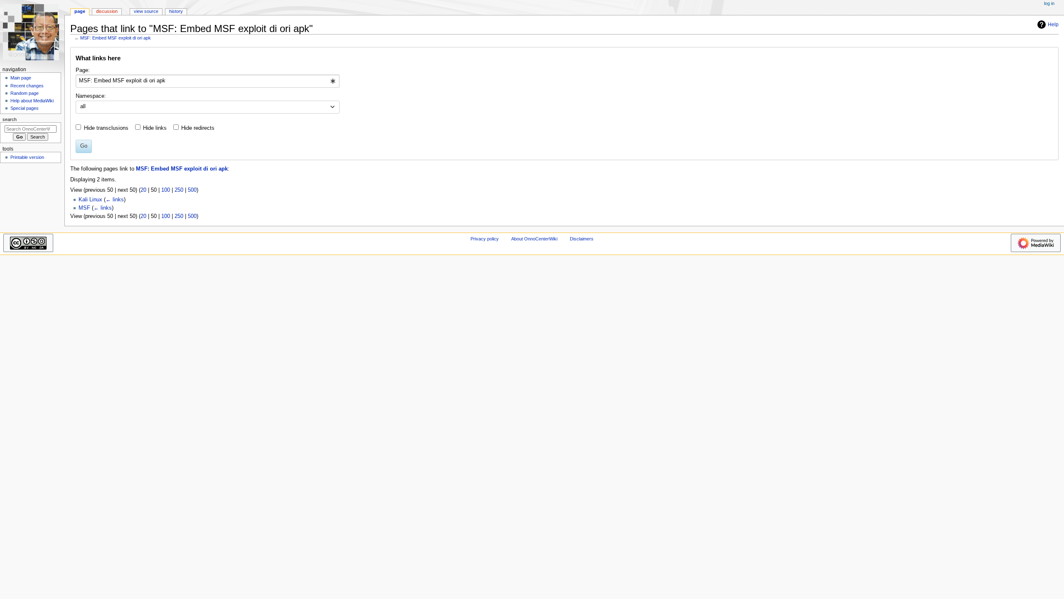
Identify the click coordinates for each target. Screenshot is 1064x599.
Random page (24, 93)
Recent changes (27, 85)
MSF (84, 208)
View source (146, 11)
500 (192, 190)
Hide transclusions (106, 128)
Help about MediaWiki (32, 100)
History (176, 11)
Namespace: (91, 96)
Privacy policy (484, 238)
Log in (1049, 3)
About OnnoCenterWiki (534, 238)
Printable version (27, 157)
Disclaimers (582, 238)
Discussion (107, 11)
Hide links (155, 128)
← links (115, 200)
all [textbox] (83, 106)
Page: (83, 70)
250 (179, 190)
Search (9, 119)
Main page (20, 77)
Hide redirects (197, 128)
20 (143, 190)
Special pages (24, 108)
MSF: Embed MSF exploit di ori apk (115, 37)
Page (79, 11)
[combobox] (208, 81)
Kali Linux (90, 200)
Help (1053, 24)
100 (165, 190)
